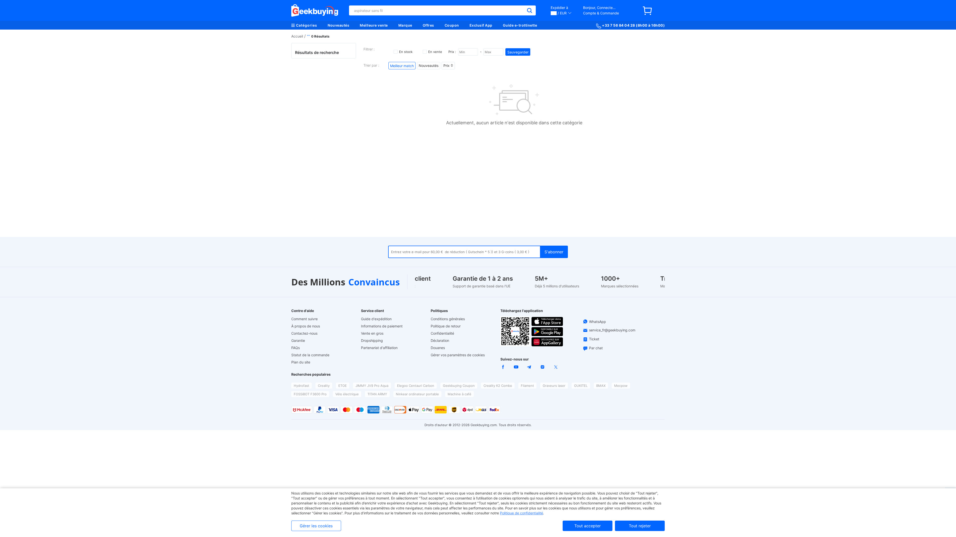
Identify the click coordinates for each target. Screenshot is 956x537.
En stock (406, 52)
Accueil (297, 36)
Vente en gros (372, 333)
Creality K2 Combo (497, 386)
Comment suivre (304, 319)
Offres (428, 25)
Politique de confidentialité (521, 513)
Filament (527, 386)
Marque (405, 25)
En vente (435, 52)
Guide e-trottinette (520, 25)
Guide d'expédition (376, 319)
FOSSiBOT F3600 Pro (310, 394)
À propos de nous (305, 326)
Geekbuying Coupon (459, 386)
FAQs (295, 348)
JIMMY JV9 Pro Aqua (372, 386)
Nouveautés (338, 25)
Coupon (452, 25)
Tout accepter (587, 525)
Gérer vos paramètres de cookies (458, 355)
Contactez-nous (304, 333)
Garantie (298, 340)
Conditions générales (448, 319)
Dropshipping (372, 340)
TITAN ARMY (377, 394)
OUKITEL (581, 386)
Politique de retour (446, 326)
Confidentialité (442, 333)
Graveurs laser (554, 386)
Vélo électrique (347, 394)
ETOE (342, 386)
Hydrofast (301, 386)
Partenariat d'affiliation (379, 348)
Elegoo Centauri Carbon (415, 386)
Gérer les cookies (316, 525)
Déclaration (440, 340)
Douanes (438, 348)
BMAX (600, 386)
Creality (324, 386)
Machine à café (459, 394)
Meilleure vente (374, 25)
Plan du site (300, 362)
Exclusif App (481, 25)
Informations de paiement (382, 326)
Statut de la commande (310, 355)
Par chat (596, 348)
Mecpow (621, 386)
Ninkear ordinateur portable (417, 394)
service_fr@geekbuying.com (612, 330)
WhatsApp (597, 321)
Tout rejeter (640, 525)
